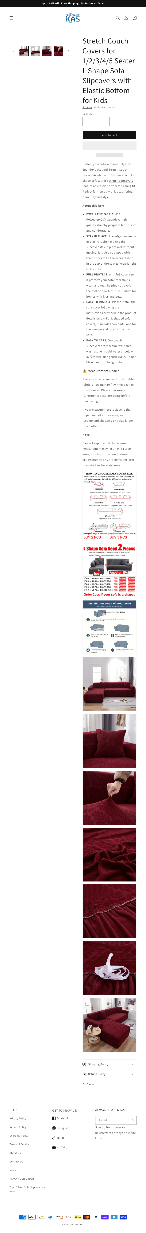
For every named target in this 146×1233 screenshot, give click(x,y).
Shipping (87, 107)
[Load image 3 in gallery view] (47, 51)
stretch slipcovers (121, 181)
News (13, 1170)
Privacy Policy (18, 1118)
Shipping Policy (19, 1135)
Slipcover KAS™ (76, 1224)
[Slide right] (69, 51)
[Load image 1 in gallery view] (24, 51)
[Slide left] (14, 51)
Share (90, 1084)
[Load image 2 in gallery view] (35, 51)
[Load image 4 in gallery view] (58, 51)
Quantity (87, 114)
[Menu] (11, 18)
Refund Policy (18, 1127)
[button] (109, 145)
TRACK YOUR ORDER (22, 1178)
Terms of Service (19, 1144)
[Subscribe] (132, 1120)
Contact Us (16, 1161)
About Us (15, 1153)
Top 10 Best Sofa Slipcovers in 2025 (28, 1190)
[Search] (118, 18)
